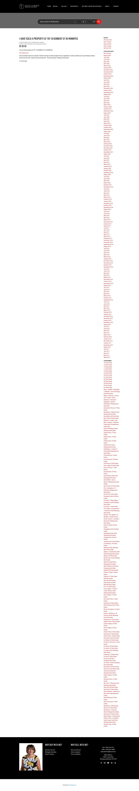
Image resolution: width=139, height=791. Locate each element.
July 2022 (106, 133)
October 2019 (107, 185)
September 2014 (108, 283)
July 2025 (106, 80)
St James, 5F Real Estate (111, 648)
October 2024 (107, 90)
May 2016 (106, 252)
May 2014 (106, 291)
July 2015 (106, 269)
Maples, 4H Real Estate (110, 556)
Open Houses (107, 44)
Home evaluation (75, 752)
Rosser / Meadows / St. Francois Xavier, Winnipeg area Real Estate (111, 615)
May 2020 (106, 181)
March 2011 (107, 357)
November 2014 (108, 279)
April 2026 (106, 63)
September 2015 (108, 267)
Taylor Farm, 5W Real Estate (111, 669)
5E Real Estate (108, 383)
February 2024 (108, 107)
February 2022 (108, 144)
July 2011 (106, 349)
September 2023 (108, 111)
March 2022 (107, 142)
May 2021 (106, 160)
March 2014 (107, 296)
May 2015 (106, 273)
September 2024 (108, 92)
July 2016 (106, 248)
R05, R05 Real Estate (110, 580)
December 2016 (108, 240)
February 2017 (108, 238)
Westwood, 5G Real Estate (111, 714)
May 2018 (106, 215)
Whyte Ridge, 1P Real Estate (112, 716)
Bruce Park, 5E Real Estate (111, 418)
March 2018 (107, 220)
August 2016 (107, 246)
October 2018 (107, 205)
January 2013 (107, 314)
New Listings (107, 42)
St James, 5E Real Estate (111, 646)
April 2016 (106, 255)
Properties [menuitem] (74, 6)
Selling (63, 6)
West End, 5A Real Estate (111, 687)
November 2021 (108, 148)
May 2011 (106, 353)
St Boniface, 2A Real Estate (111, 638)
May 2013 (106, 306)
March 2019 (107, 197)
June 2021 (107, 158)
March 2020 (107, 183)
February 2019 (108, 199)
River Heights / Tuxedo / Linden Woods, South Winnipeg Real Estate (111, 591)
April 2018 (106, 218)
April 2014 (106, 294)
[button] (101, 763)
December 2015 (108, 261)
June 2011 (107, 351)
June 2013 (107, 304)
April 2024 (106, 103)
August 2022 (107, 131)
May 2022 (106, 137)
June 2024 (107, 98)
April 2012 (106, 333)
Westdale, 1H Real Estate (111, 706)
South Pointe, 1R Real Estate (112, 636)
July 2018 (106, 211)
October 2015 (107, 265)
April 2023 (106, 121)
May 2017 (106, 232)
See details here (23, 53)
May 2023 (106, 119)
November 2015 (108, 263)
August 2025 (107, 78)
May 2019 (106, 193)
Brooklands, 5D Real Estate (111, 416)
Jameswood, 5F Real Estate (111, 541)
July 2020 (106, 176)
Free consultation (76, 754)
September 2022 (108, 129)
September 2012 (108, 322)
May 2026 (106, 61)
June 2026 (107, 59)
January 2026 (107, 68)
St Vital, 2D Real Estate (110, 656)
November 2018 (108, 203)
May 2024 (106, 100)
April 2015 (106, 275)
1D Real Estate (108, 363)
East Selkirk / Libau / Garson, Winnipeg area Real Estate (111, 482)
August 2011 (107, 347)
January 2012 (107, 339)
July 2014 (106, 287)
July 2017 (106, 228)
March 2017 (107, 236)
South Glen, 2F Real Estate (111, 634)
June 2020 (107, 179)
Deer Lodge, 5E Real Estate (111, 465)
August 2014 (107, 285)
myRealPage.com (72, 785)
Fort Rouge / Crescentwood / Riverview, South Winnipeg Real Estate (111, 511)
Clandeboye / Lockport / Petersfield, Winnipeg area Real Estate (111, 451)
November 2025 (108, 72)
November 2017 (108, 222)
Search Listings (49, 754)
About (107, 6)
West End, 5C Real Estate (111, 689)
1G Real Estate (108, 365)
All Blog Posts (108, 40)
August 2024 (107, 94)
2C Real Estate (108, 373)
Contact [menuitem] (116, 6)
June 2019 (107, 191)
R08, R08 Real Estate (110, 584)
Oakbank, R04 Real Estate (111, 570)
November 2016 (108, 242)
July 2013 (106, 302)
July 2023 (106, 115)
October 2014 (107, 281)
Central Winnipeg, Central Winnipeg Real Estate (35, 44)
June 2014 (107, 289)
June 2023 (107, 117)
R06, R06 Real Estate (110, 582)
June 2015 (107, 271)
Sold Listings (107, 46)
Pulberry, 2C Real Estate (110, 576)
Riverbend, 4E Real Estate (111, 603)
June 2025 (107, 82)
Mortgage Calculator (50, 752)
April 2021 (106, 162)
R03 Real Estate (108, 578)
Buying (55, 6)
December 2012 (108, 316)
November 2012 (108, 318)
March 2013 (107, 310)
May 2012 (106, 330)
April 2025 (106, 86)
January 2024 (107, 109)
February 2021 (108, 166)
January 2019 (107, 201)
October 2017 (107, 224)
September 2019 (108, 187)
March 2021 (107, 164)
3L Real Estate (108, 377)
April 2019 (106, 195)
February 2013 (108, 312)
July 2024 (106, 96)
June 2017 (107, 230)
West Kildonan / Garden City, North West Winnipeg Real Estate (112, 693)
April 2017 (106, 234)
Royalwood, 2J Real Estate (111, 619)
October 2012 (107, 320)
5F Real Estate (108, 385)
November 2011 (108, 341)
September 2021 (108, 152)
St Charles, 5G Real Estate (111, 640)
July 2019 (106, 189)
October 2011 (107, 343)
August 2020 (107, 174)
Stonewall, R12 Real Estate (111, 666)
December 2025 (108, 70)
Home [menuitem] (49, 6)
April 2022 (106, 139)
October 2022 (107, 127)
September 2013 (108, 300)
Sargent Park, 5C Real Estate (112, 621)
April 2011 (106, 355)
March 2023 (107, 123)
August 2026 (107, 55)
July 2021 (106, 156)
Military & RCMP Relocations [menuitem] (91, 6)
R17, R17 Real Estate (110, 586)
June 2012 (107, 328)
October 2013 (107, 298)
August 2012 (107, 324)
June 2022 (107, 135)
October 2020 (107, 170)
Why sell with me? (76, 750)
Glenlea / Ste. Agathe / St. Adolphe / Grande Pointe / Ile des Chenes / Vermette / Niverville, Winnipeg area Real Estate (112, 519)
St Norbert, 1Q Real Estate (111, 654)
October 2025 (107, 74)
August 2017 (107, 226)
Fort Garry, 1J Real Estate (111, 506)
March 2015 (107, 277)
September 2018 (108, 207)
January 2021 (107, 168)
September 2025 (108, 76)
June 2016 (107, 250)
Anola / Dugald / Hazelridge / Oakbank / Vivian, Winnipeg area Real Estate (112, 391)
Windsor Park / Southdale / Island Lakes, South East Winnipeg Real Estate (111, 720)
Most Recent (107, 53)
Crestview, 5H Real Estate (111, 463)
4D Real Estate (108, 379)
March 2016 (107, 257)
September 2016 (108, 244)
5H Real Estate (108, 387)
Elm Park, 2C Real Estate (111, 494)
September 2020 (108, 172)
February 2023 (108, 125)
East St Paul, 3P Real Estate (111, 486)
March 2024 (107, 105)
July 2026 (106, 57)
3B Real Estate (108, 375)
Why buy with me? (50, 750)
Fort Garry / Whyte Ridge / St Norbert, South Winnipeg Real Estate (111, 502)
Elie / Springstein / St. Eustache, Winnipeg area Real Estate (110, 490)
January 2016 (107, 259)
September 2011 (108, 345)
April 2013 (106, 308)
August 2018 (107, 209)
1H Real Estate (108, 367)
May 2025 (106, 84)
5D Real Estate (108, 381)
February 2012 (108, 337)
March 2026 (107, 66)
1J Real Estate (108, 369)
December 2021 (108, 146)
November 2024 (108, 88)
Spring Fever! (107, 48)
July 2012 (106, 326)
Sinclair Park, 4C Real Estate (112, 632)
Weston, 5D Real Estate (110, 708)
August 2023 (107, 113)
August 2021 (107, 154)
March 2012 (107, 335)
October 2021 (107, 150)
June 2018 (107, 213)
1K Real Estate (108, 371)
